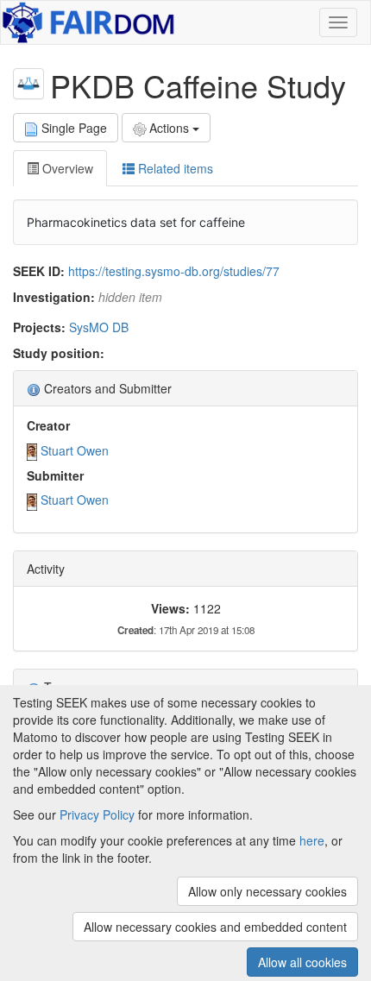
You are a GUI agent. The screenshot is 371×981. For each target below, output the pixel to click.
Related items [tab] (174, 168)
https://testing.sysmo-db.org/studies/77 (174, 271)
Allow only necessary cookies (267, 891)
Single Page (74, 127)
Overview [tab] (66, 168)
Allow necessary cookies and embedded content (215, 926)
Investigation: (54, 296)
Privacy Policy (97, 814)
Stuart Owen (75, 450)
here (311, 840)
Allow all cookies (302, 962)
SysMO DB (99, 327)
